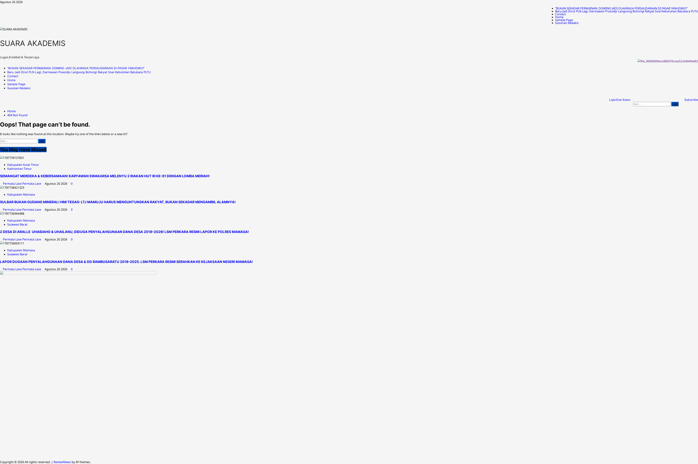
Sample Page (564, 20)
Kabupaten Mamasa (21, 194)
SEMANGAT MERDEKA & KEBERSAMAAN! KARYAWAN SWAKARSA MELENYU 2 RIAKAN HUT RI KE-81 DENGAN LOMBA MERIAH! (105, 176)
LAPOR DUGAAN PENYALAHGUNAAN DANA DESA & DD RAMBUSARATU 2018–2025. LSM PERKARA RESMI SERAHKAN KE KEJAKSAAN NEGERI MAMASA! (126, 262)
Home (559, 17)
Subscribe (690, 100)
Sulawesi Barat (17, 224)
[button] (677, 97)
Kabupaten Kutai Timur (23, 165)
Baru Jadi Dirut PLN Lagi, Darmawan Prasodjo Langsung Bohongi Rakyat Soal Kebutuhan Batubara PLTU (626, 11)
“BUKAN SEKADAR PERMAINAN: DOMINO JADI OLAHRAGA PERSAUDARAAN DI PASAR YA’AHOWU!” (621, 8)
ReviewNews (62, 462)
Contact (560, 14)
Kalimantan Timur (19, 169)
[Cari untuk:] (652, 104)
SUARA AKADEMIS (32, 43)
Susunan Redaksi (567, 23)
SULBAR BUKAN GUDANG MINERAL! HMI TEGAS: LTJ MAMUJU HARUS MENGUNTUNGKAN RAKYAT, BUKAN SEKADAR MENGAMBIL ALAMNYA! (118, 202)
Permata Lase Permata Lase (22, 184)
